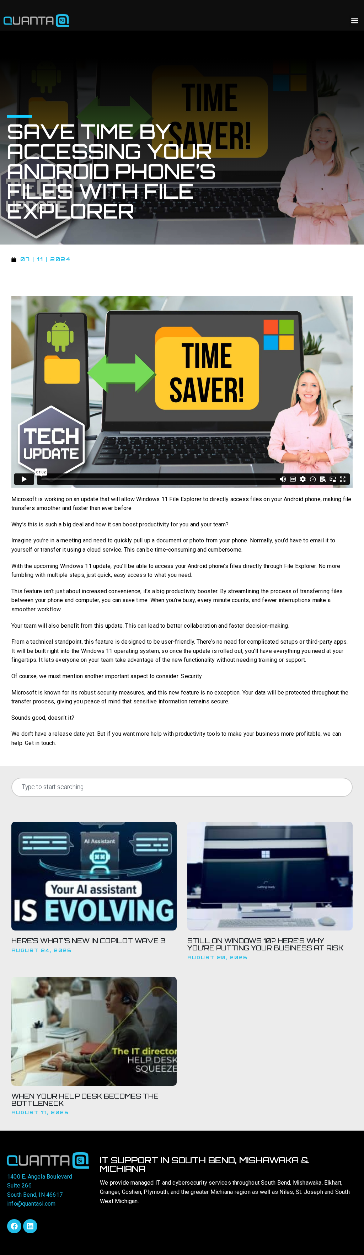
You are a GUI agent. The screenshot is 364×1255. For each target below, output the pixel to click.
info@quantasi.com (31, 1203)
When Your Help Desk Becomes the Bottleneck (85, 1099)
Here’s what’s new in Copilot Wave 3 (88, 941)
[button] (354, 21)
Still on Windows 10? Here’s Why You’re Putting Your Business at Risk (265, 944)
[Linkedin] (30, 1226)
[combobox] (182, 787)
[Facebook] (14, 1226)
